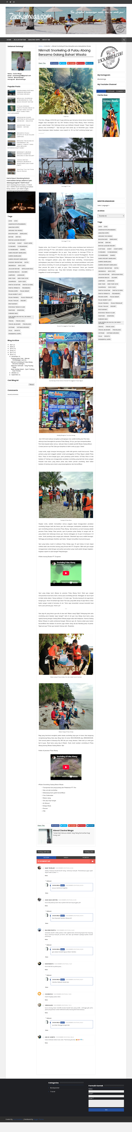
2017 (11, 352)
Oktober (14, 373)
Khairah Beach (14, 272)
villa (10, 330)
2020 (11, 347)
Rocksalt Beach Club (17, 307)
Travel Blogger (14, 324)
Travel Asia (20, 321)
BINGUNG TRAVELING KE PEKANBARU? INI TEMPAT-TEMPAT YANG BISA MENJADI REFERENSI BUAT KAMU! (21, 144)
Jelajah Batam (20, 40)
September (15, 375)
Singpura (20, 310)
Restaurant (13, 304)
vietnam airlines (23, 327)
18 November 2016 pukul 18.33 (62, 994)
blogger (46, 857)
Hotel (27, 262)
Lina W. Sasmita (50, 1037)
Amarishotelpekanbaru (17, 224)
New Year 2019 (23, 278)
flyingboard (13, 249)
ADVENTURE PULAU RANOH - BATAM (23, 126)
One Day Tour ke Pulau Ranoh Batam (25, 170)
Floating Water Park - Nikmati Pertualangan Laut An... (20, 359)
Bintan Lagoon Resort (17, 240)
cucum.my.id (49, 994)
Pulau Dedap (24, 291)
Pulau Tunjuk (13, 300)
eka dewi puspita (50, 930)
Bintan (18, 237)
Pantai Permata (14, 288)
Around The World (15, 230)
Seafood (12, 310)
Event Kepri (28, 243)
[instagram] (13, 1)
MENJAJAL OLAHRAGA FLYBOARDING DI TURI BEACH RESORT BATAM (25, 100)
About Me (46, 40)
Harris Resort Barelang (18, 259)
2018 (10, 221)
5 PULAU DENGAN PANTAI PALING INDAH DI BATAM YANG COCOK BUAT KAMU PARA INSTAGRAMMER (21, 109)
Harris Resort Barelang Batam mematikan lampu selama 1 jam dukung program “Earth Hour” (19, 180)
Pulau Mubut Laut (15, 294)
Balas (46, 875)
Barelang (23, 233)
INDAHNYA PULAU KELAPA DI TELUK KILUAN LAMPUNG (25, 134)
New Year (12, 278)
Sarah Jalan (49, 1005)
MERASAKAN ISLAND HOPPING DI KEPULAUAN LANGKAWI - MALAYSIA (25, 119)
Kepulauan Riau (27, 269)
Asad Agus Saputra (51, 900)
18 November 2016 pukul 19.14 (62, 1005)
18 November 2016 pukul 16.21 (63, 964)
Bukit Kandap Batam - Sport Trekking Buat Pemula (22, 370)
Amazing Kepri (34, 40)
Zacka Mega (56, 885)
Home (9, 40)
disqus (66, 857)
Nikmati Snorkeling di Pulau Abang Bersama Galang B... (21, 363)
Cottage (12, 243)
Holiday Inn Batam (15, 262)
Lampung (12, 275)
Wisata (17, 330)
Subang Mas (13, 313)
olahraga (12, 281)
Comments (120, 91)
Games (22, 249)
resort (23, 300)
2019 (15, 221)
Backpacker (13, 233)
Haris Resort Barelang (17, 253)
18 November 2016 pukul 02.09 (67, 900)
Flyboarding (22, 246)
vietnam (11, 327)
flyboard (12, 246)
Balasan (49, 881)
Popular (111, 91)
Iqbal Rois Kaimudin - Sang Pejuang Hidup (22, 366)
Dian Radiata (49, 964)
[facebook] (7, 1)
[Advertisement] (111, 169)
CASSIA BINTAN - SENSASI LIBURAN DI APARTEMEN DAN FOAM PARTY (25, 162)
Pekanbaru (26, 288)
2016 (11, 354)
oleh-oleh (22, 281)
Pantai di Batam (14, 285)
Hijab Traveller (50, 868)
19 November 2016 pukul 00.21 (74, 979)
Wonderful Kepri (15, 334)
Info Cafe (21, 265)
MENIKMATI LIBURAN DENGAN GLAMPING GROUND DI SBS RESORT (25, 153)
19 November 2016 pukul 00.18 (74, 885)
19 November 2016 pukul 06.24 (65, 1037)
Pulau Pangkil (14, 297)
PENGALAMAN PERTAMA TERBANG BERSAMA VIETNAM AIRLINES (25, 92)
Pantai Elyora (28, 285)
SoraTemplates (18, 1119)
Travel (11, 321)
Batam (11, 237)
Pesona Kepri (13, 291)
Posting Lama (89, 852)
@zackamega (102, 79)
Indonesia (12, 265)
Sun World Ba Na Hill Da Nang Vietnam (20, 317)
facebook (86, 857)
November (14, 356)
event (20, 243)
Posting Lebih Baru (44, 852)
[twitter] (10, 1)
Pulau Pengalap (26, 297)
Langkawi (20, 275)
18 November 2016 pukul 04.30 (65, 930)
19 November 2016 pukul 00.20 (74, 949)
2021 (11, 345)
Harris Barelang (15, 256)
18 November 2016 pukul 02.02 (64, 868)
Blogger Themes (38, 1119)
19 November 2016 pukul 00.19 (74, 915)
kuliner (24, 272)
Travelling (27, 324)
